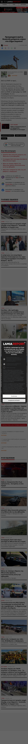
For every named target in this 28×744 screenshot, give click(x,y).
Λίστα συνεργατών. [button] (18, 381)
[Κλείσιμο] (24, 342)
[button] (14, 368)
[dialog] (14, 372)
